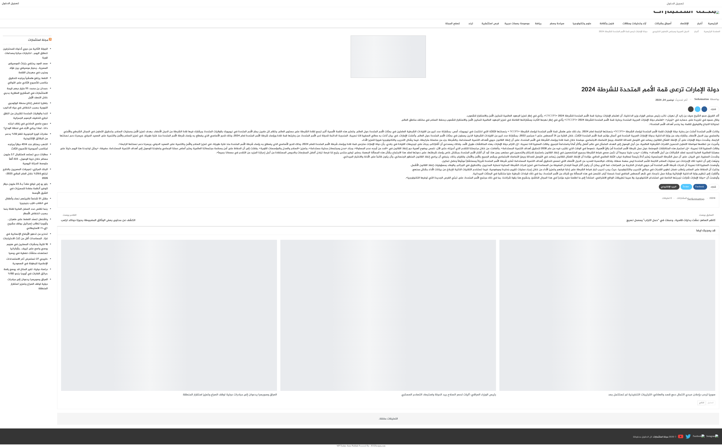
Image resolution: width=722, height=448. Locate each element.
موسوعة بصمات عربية (516, 23)
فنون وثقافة (607, 23)
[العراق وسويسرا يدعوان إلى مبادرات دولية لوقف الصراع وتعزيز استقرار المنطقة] (169, 315)
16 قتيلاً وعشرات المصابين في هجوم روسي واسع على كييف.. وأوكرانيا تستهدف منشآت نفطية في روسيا (27, 249)
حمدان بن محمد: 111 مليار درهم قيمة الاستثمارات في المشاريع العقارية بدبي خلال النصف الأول (26, 93)
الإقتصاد (684, 23)
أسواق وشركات (663, 23)
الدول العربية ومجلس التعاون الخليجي (714, 240)
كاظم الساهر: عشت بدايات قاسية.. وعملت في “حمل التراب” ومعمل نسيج (670, 220)
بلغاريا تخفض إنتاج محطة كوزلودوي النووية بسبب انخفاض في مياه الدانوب (25, 105)
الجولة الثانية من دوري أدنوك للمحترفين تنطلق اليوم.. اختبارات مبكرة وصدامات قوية (25, 53)
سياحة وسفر (557, 23)
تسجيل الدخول (675, 4)
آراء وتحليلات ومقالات (634, 23)
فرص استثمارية (490, 23)
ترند (470, 23)
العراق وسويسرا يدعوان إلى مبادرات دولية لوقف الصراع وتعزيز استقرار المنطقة (28, 284)
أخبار (699, 23)
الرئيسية (713, 23)
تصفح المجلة (452, 23)
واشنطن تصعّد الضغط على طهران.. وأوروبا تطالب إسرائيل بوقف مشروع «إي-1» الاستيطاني (28, 224)
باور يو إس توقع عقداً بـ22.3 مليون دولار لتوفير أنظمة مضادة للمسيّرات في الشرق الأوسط (25, 188)
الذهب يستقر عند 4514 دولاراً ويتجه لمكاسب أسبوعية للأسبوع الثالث (28, 146)
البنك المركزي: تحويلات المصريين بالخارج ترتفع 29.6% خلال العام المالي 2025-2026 (25, 174)
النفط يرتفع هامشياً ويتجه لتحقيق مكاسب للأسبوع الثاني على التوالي (28, 80)
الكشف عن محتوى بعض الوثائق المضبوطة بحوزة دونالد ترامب (98, 220)
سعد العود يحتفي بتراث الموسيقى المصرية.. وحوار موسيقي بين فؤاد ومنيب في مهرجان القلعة (28, 68)
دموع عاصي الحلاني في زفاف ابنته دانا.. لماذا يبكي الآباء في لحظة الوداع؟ (26, 126)
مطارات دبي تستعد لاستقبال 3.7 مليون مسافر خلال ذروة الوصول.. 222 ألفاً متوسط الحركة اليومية (26, 159)
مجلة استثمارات (38, 40)
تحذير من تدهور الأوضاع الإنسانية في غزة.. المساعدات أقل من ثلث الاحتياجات (25, 236)
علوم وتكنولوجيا (582, 23)
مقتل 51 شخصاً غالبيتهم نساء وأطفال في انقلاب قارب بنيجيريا (26, 201)
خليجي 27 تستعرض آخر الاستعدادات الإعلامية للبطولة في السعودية (27, 261)
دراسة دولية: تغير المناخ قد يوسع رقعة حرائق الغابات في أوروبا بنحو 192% (26, 271)
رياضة (538, 23)
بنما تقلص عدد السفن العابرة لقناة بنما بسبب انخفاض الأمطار (26, 211)
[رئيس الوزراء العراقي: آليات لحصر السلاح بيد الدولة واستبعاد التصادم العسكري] (388, 315)
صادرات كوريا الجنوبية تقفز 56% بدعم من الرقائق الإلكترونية (26, 136)
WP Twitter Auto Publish (347, 446)
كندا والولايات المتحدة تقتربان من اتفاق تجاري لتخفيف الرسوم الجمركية (25, 115)
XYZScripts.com (378, 446)
